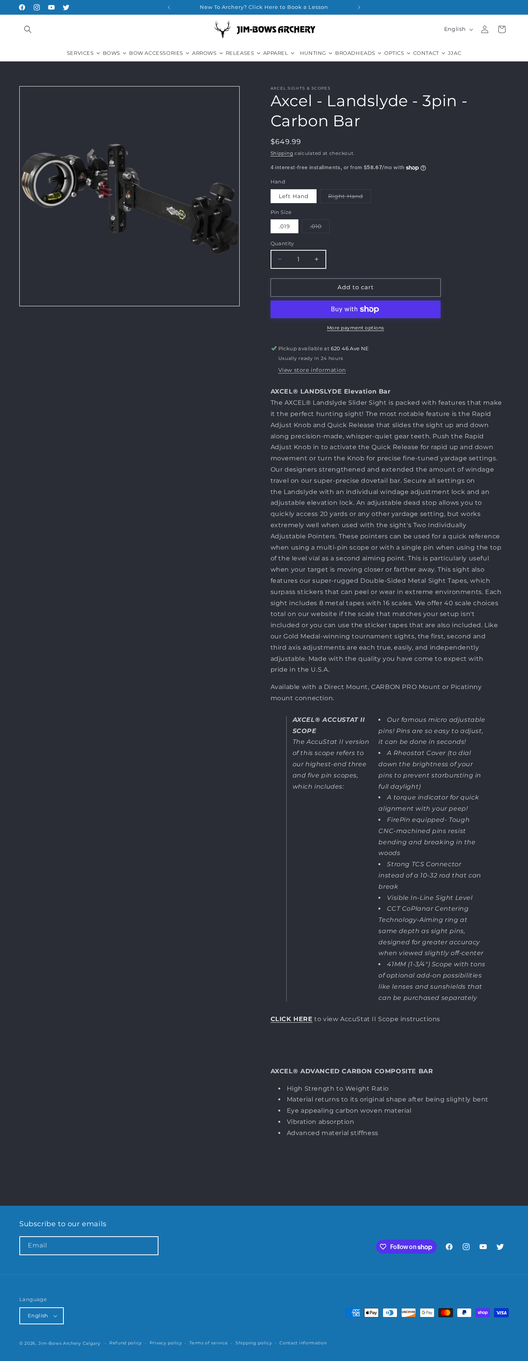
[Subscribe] (149, 1245)
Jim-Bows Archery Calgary (69, 1343)
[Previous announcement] (168, 7)
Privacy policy (166, 1343)
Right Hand (349, 197)
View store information (312, 370)
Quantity (282, 243)
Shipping (282, 153)
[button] (27, 29)
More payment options (355, 328)
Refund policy (125, 1343)
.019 (284, 226)
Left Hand (293, 196)
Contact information (303, 1343)
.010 (320, 227)
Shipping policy (253, 1343)
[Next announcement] (359, 7)
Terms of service (208, 1343)
